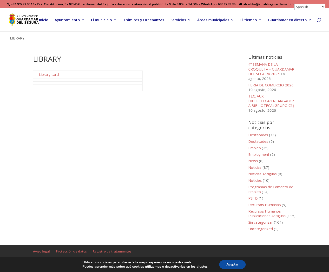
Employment (258, 154)
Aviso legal (41, 251)
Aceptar (232, 264)
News (253, 160)
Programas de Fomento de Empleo (270, 189)
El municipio (101, 20)
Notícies (255, 180)
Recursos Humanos (264, 204)
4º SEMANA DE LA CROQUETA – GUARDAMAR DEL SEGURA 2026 (271, 69)
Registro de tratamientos (112, 251)
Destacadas (258, 134)
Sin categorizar (260, 222)
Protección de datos (71, 251)
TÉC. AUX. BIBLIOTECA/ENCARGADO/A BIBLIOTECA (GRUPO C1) (271, 101)
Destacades (258, 141)
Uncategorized (260, 228)
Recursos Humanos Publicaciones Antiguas (267, 213)
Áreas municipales (213, 20)
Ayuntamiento (67, 20)
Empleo (254, 147)
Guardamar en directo (287, 20)
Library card (49, 74)
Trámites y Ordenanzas (143, 20)
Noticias (255, 167)
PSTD (253, 198)
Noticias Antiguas (262, 173)
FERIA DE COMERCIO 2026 (271, 85)
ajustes (202, 267)
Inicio (43, 20)
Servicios (178, 20)
